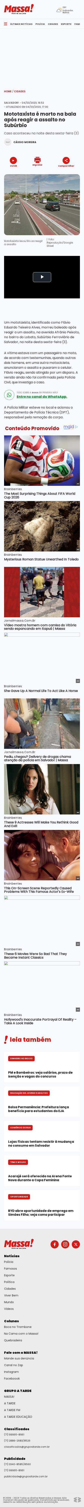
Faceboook (12, 1379)
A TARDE (9, 1403)
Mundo (9, 1302)
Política (9, 1282)
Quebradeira (13, 1340)
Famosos (10, 1269)
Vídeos (9, 1309)
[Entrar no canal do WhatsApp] (9, 395)
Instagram (11, 1372)
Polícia (8, 1262)
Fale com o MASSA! (21, 1352)
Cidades (19, 91)
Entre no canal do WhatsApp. (42, 397)
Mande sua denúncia (19, 1358)
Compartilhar (66, 165)
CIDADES (53, 24)
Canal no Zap (13, 1365)
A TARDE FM (12, 1410)
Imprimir (37, 164)
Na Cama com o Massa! (21, 1334)
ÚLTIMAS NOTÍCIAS (21, 24)
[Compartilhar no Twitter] (65, 173)
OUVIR (13, 165)
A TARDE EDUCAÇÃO (18, 1417)
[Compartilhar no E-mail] (70, 173)
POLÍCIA (40, 24)
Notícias (12, 1256)
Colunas (11, 1321)
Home (8, 91)
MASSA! (9, 1397)
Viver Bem (11, 1295)
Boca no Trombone (18, 1327)
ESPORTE (66, 24)
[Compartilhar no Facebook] (60, 173)
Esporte (9, 1275)
